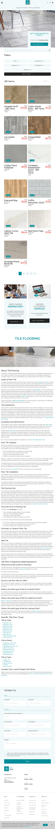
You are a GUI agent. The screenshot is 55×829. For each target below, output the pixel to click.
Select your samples (38, 320)
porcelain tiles (12, 430)
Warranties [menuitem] (31, 811)
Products (14, 20)
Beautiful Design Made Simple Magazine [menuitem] (20, 809)
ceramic (47, 382)
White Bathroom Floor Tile (10, 646)
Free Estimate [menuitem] (7, 815)
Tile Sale (5, 664)
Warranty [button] (15, 65)
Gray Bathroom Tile (8, 651)
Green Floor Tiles (7, 624)
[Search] (49, 50)
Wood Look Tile (7, 663)
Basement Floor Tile (8, 649)
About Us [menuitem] (44, 800)
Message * (6, 739)
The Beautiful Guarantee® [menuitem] (32, 808)
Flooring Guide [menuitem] (32, 805)
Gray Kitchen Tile (7, 652)
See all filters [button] (26, 74)
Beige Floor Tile (7, 629)
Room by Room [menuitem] (45, 802)
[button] (47, 2)
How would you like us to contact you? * (13, 713)
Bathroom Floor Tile (8, 644)
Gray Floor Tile (7, 632)
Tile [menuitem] (5, 812)
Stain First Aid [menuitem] (32, 802)
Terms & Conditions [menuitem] (44, 812)
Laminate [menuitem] (6, 810)
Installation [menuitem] (32, 814)
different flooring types (18, 400)
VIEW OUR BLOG (14, 321)
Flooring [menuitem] (6, 800)
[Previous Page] (16, 273)
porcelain (39, 382)
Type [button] (14, 61)
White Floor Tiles (7, 626)
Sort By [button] (45, 81)
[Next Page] (38, 273)
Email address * (31, 721)
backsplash (37, 389)
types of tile (25, 396)
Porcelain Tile (7, 661)
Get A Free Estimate (38, 44)
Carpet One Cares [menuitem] (44, 806)
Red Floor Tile (7, 634)
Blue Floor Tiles (7, 623)
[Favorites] (50, 2)
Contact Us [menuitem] (44, 809)
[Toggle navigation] (2, 3)
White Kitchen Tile (8, 654)
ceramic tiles (48, 424)
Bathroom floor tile (6, 600)
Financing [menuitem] (6, 817)
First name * (7, 699)
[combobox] (26, 50)
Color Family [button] (38, 61)
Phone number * (8, 721)
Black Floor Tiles (7, 627)
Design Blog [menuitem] (20, 813)
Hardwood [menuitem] (6, 805)
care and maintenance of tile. (37, 439)
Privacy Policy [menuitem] (45, 815)
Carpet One (7, 20)
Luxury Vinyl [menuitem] (7, 802)
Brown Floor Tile (7, 631)
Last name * (31, 699)
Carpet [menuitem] (5, 807)
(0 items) (52, 2)
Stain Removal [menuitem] (32, 800)
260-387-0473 (37, 7)
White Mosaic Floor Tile (9, 636)
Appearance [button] (38, 65)
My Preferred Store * (33, 730)
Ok (45, 824)
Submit (27, 761)
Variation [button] (26, 69)
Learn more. (27, 826)
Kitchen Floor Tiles (8, 648)
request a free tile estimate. (39, 504)
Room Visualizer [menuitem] (20, 800)
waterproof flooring (36, 611)
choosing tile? (15, 469)
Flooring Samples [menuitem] (19, 803)
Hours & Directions (8, 782)
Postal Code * (7, 730)
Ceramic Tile (6, 660)
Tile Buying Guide (43, 40)
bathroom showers (44, 548)
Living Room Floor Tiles (9, 643)
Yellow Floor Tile (7, 637)
